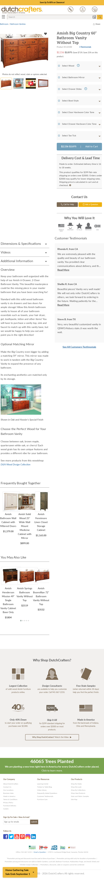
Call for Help (68, 205)
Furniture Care (42, 799)
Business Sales (8, 793)
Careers (6, 809)
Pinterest (22, 836)
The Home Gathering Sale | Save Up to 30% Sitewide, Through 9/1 (52, 3)
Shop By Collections (78, 790)
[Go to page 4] (26, 620)
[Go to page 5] (28, 620)
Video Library (42, 790)
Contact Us (7, 787)
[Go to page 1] (21, 620)
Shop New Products (78, 793)
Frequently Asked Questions (47, 793)
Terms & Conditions (10, 799)
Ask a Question (91, 205)
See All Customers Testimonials (79, 347)
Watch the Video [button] (50, 737)
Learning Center (42, 784)
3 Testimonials (85, 47)
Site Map (74, 799)
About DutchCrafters (10, 784)
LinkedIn (33, 836)
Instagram (27, 836)
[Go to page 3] (24, 620)
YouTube (16, 836)
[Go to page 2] (22, 620)
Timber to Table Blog (44, 787)
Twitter (11, 836)
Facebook (5, 836)
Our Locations (8, 790)
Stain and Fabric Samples (80, 796)
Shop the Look (76, 787)
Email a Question (40, 852)
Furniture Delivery (9, 806)
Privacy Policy (8, 802)
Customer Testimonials (45, 796)
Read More (63, 270)
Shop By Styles (76, 784)
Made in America (9, 796)
